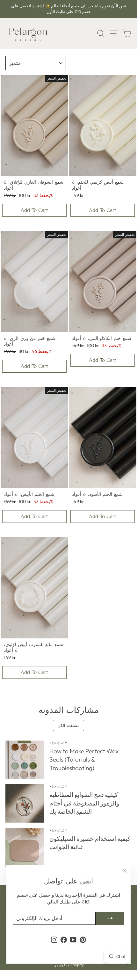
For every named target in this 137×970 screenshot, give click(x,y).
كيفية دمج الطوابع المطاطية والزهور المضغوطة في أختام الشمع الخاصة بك (84, 803)
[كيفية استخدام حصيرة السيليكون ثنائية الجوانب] (24, 847)
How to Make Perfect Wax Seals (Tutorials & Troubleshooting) (84, 759)
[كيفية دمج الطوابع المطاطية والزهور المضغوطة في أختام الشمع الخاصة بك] (24, 803)
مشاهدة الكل (69, 725)
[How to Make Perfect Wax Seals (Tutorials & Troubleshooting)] (24, 760)
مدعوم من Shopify (69, 964)
